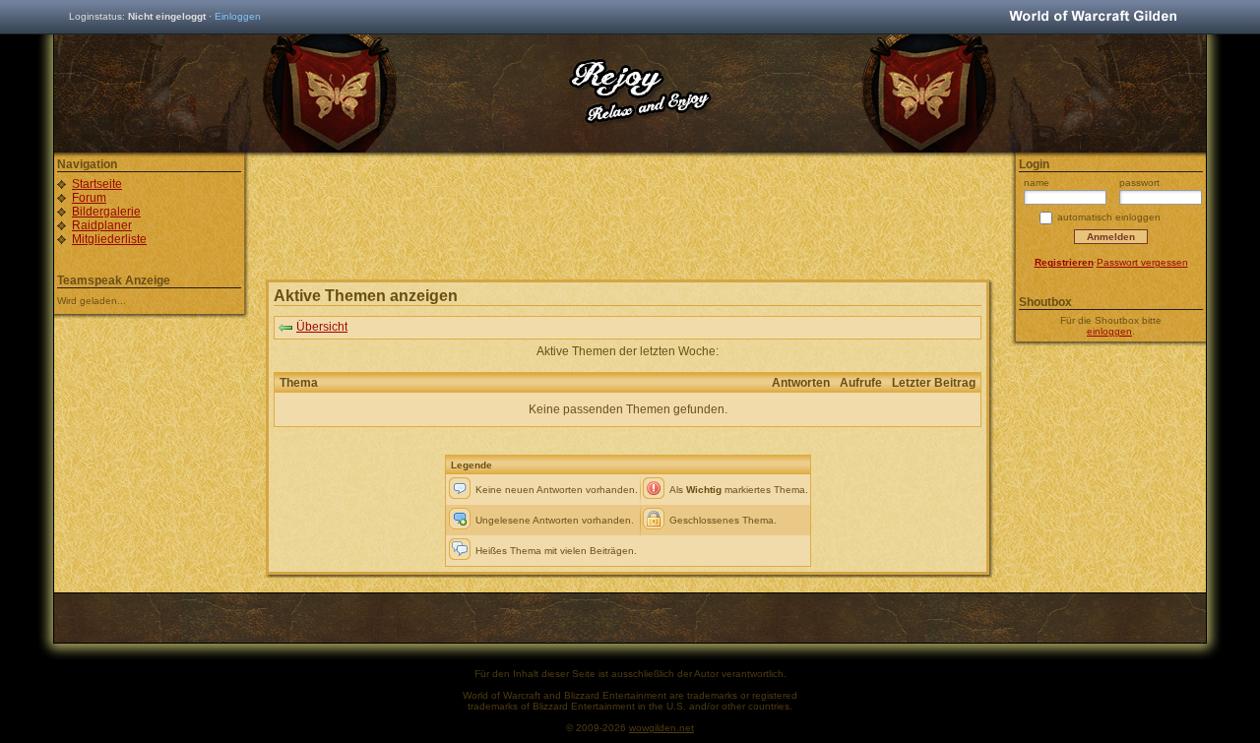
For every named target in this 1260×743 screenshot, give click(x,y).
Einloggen (238, 16)
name (1036, 182)
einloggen (1109, 331)
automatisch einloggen (1109, 217)
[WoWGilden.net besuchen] (1092, 17)
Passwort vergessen (1142, 262)
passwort (1139, 182)
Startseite (97, 184)
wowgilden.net (661, 727)
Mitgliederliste (109, 239)
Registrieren (1064, 262)
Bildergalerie (106, 211)
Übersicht (321, 327)
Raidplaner (102, 225)
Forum (89, 198)
